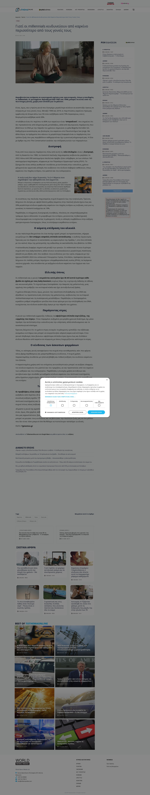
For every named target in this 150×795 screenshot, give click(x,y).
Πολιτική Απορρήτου (70, 393)
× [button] (107, 379)
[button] (75, 396)
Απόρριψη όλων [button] (77, 412)
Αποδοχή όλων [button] (96, 412)
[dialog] (75, 397)
